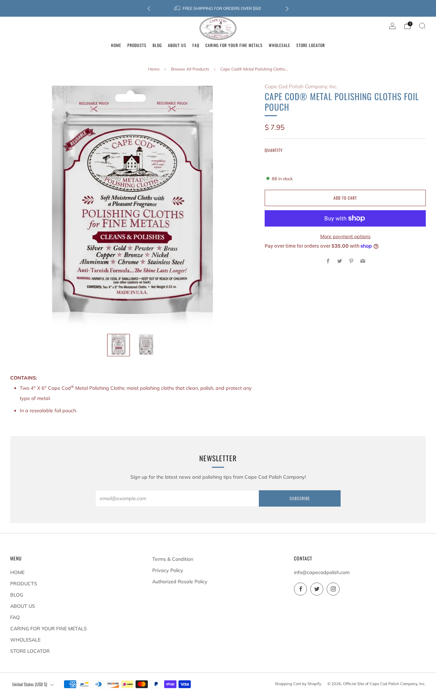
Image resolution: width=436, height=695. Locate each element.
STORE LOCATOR (30, 651)
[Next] (287, 8)
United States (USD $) (29, 684)
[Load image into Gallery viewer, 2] (146, 345)
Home (154, 69)
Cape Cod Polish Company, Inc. (301, 86)
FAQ (15, 617)
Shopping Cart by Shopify (298, 683)
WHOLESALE (25, 640)
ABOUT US (22, 606)
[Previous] (148, 8)
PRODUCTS (23, 584)
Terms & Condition (172, 559)
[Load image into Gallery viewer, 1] (118, 345)
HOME (17, 572)
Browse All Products (190, 69)
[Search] (422, 25)
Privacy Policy (167, 570)
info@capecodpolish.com (321, 572)
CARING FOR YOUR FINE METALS (48, 629)
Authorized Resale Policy (179, 581)
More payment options (345, 236)
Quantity (274, 150)
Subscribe (300, 498)
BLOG (16, 595)
